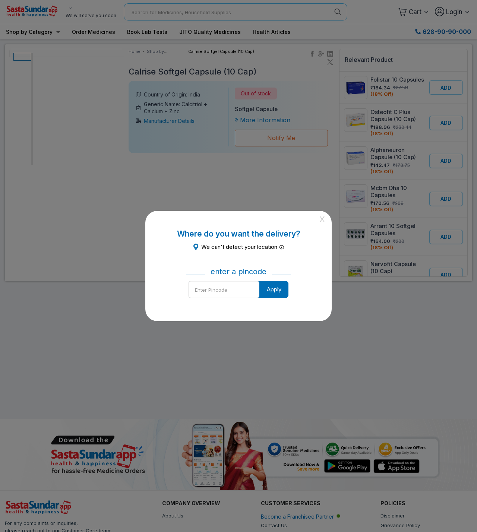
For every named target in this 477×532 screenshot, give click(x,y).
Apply (274, 289)
